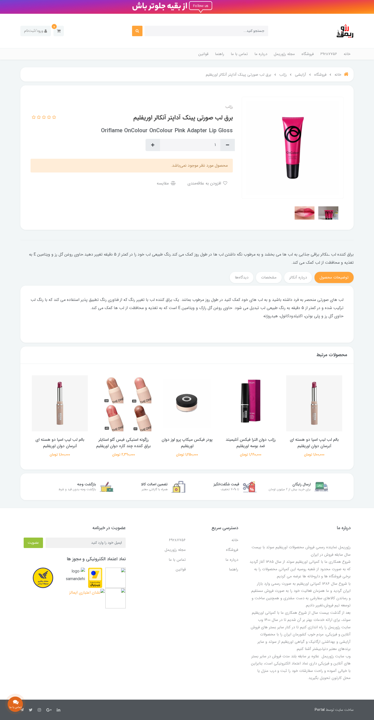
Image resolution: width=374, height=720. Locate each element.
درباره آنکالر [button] (298, 277)
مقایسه (163, 183)
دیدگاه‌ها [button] (241, 277)
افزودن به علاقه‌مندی (205, 183)
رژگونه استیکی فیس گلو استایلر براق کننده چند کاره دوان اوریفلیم (187, 442)
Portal (320, 710)
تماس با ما (239, 54)
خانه (347, 54)
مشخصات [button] (269, 277)
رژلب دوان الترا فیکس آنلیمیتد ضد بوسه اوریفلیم (314, 442)
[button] (58, 31)
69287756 (328, 54)
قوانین (203, 54)
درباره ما (260, 54)
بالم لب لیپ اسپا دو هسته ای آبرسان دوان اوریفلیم (123, 442)
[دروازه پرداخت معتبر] (95, 578)
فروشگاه (307, 54)
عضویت (33, 542)
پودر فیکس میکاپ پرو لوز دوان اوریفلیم (250, 442)
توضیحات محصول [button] (334, 277)
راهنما (219, 54)
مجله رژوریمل (284, 54)
